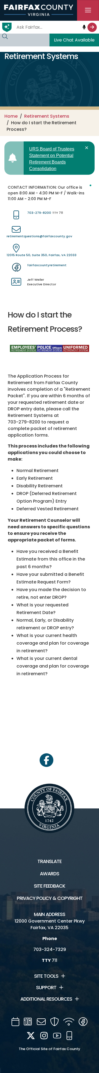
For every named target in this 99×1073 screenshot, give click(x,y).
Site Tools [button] (46, 976)
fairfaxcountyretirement (47, 265)
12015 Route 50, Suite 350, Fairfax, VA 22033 (41, 255)
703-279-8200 (39, 213)
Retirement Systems (46, 116)
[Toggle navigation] (88, 10)
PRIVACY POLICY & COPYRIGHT (49, 898)
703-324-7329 (49, 949)
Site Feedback (49, 886)
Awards (49, 873)
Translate (49, 861)
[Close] (87, 148)
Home (11, 116)
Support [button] (46, 987)
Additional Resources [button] (46, 999)
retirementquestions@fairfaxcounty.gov (39, 236)
